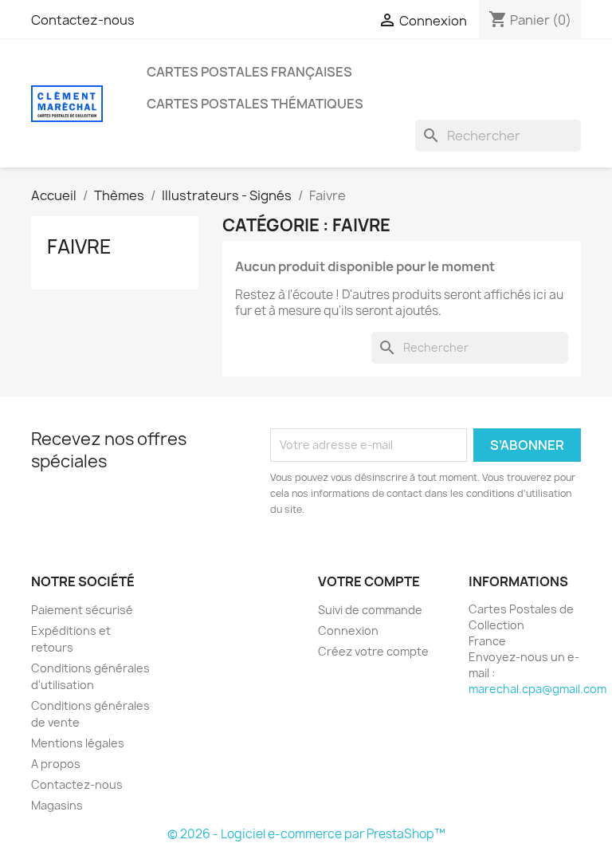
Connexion (348, 630)
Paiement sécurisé (82, 609)
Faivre (79, 246)
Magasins (57, 805)
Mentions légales (77, 743)
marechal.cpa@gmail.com (537, 688)
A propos (55, 763)
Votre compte (369, 581)
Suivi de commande (370, 609)
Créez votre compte (373, 651)
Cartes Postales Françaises (249, 72)
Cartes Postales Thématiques (255, 103)
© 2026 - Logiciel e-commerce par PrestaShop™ (306, 833)
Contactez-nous (83, 20)
